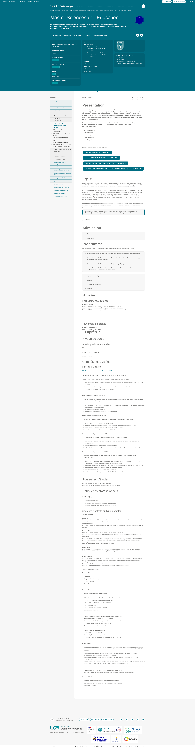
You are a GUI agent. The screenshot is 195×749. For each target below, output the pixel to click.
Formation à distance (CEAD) (61, 170)
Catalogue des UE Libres (60, 178)
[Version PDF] (142, 98)
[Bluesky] (143, 719)
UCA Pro (85, 719)
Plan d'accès (108, 719)
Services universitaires (33, 1)
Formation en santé (58, 108)
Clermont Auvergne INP (59, 116)
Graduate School (58, 184)
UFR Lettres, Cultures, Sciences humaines (61, 134)
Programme (77, 35)
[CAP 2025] (109, 729)
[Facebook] (121, 719)
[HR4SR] (116, 739)
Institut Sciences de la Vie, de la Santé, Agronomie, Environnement (62, 151)
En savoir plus (63, 28)
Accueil (52, 10)
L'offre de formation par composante (78, 10)
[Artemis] (133, 730)
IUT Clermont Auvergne (59, 159)
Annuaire (96, 719)
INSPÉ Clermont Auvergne (120, 10)
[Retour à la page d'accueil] (61, 6)
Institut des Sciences (59, 156)
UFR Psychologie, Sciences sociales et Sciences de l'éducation (60, 139)
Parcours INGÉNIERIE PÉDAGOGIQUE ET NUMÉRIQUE (101, 157)
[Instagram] (127, 719)
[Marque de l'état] (91, 729)
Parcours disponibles (100, 35)
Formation (90, 6)
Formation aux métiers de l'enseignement (60, 163)
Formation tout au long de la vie (61, 187)
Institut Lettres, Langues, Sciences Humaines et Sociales (100, 10)
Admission (100, 6)
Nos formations (64, 10)
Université (80, 6)
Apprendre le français (59, 181)
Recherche (110, 6)
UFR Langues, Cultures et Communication (60, 130)
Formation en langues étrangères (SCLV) (62, 174)
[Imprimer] (132, 98)
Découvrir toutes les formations (61, 105)
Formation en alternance (60, 167)
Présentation (57, 35)
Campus (130, 6)
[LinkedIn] (137, 719)
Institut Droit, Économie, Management (59, 119)
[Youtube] (132, 719)
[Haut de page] (12, 744)
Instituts (22, 1)
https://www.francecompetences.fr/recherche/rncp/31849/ (97, 370)
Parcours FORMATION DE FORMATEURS (97, 152)
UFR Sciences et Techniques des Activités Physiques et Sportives (62, 145)
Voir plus (89, 220)
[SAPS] (100, 739)
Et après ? (88, 35)
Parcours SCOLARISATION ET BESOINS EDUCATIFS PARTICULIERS (105, 163)
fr (190, 1)
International (120, 6)
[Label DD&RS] (130, 739)
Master (129, 10)
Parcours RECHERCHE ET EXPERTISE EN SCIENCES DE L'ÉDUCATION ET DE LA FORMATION (113, 168)
